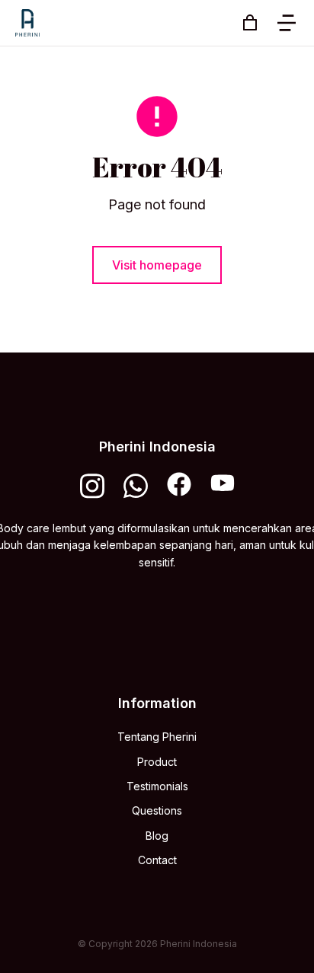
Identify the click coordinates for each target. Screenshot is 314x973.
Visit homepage (157, 265)
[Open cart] (250, 23)
